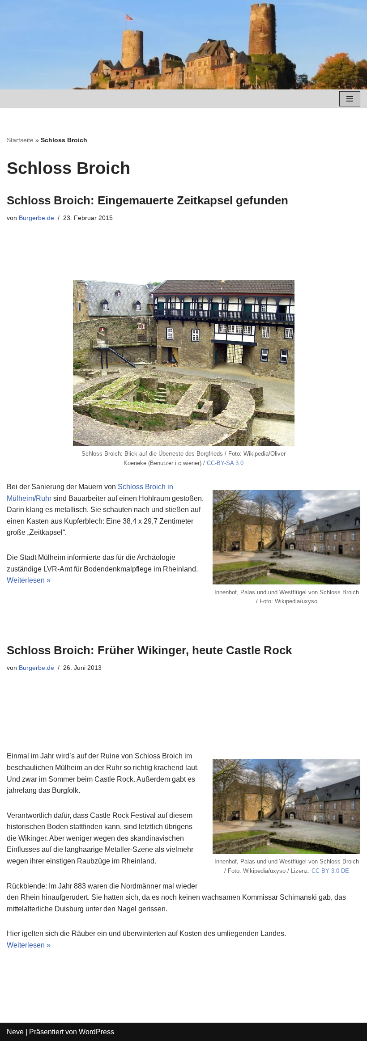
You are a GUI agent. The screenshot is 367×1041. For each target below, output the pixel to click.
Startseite (20, 140)
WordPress (96, 1032)
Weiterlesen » (29, 580)
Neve (15, 1032)
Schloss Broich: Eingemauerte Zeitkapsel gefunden (147, 200)
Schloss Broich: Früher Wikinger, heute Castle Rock (149, 650)
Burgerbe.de (36, 217)
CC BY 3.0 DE (330, 871)
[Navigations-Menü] (349, 98)
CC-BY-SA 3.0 (225, 463)
